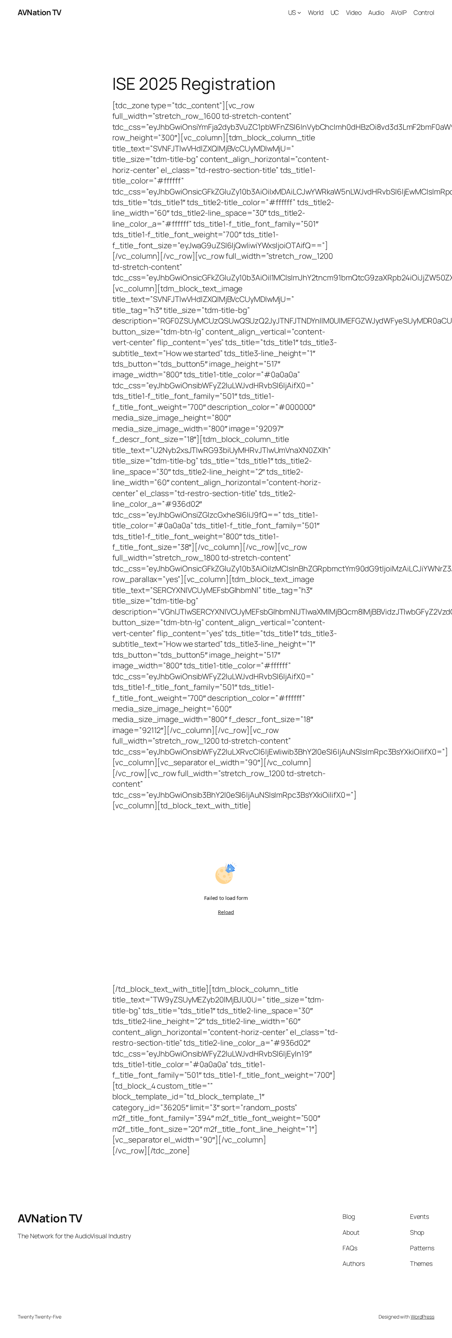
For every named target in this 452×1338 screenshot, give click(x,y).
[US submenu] (299, 12)
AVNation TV (39, 12)
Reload (226, 912)
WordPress (422, 1316)
